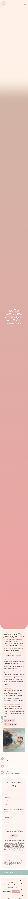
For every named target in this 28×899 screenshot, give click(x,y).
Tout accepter (6, 891)
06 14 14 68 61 (9, 767)
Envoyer (14, 835)
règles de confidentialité (10, 840)
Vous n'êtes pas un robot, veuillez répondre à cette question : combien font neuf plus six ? (14, 809)
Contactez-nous (11, 724)
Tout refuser (16, 891)
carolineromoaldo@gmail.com (13, 773)
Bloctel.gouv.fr (9, 863)
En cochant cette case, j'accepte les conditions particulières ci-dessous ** (14, 830)
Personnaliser (11, 894)
